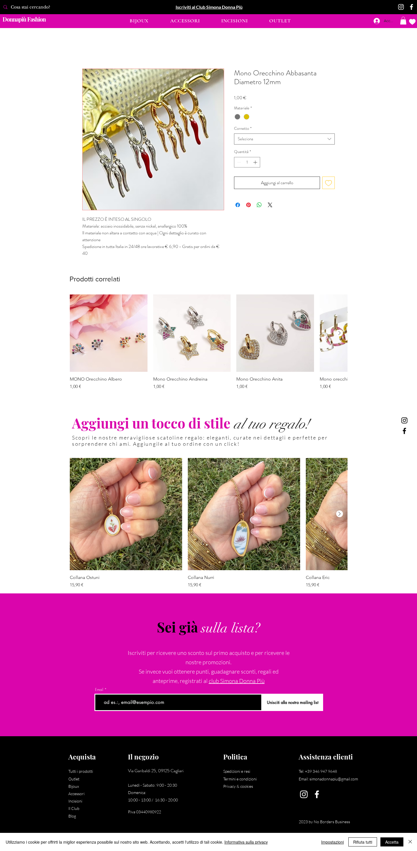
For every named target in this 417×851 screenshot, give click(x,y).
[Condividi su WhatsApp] (259, 205)
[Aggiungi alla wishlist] (328, 183)
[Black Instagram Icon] (404, 420)
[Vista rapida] (109, 333)
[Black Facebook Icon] (404, 431)
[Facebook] (411, 7)
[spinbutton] (247, 162)
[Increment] (255, 162)
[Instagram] (401, 7)
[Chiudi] (410, 841)
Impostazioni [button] (332, 842)
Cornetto (243, 128)
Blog (72, 816)
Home (87, 48)
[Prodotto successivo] (339, 333)
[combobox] (284, 139)
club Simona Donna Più (237, 681)
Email (99, 690)
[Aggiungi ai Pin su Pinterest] (248, 205)
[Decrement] (238, 162)
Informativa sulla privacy (246, 842)
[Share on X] (270, 205)
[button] (139, 20)
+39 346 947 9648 (321, 771)
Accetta (392, 842)
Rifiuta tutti (362, 842)
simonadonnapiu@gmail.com (333, 779)
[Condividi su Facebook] (237, 205)
